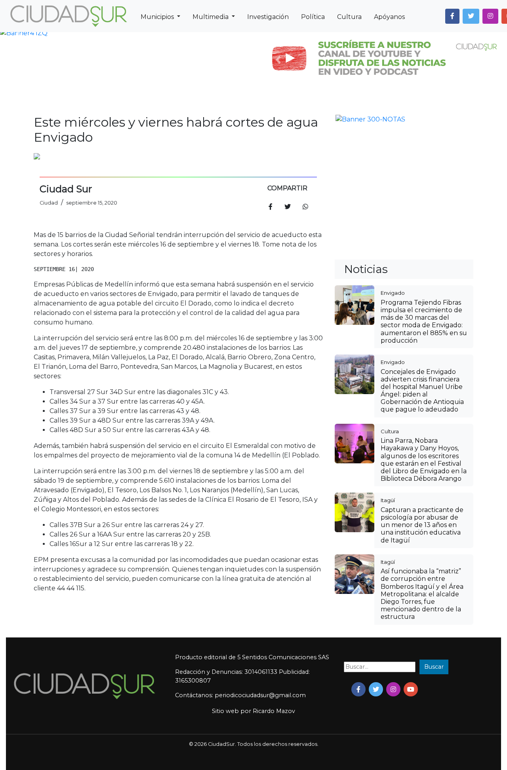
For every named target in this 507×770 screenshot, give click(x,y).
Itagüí (388, 371)
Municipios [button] (158, 17)
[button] (452, 16)
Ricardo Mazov (274, 673)
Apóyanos (389, 17)
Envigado (393, 164)
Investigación (268, 17)
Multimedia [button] (211, 17)
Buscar (434, 628)
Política (313, 17)
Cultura (349, 17)
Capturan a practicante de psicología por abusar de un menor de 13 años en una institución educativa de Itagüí (422, 396)
